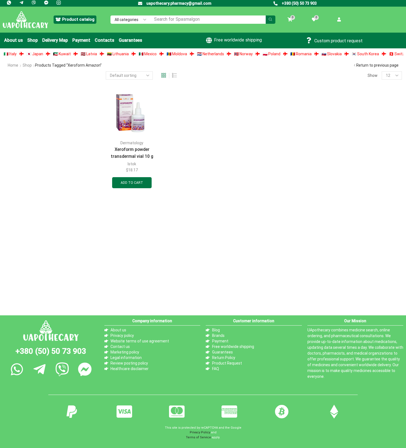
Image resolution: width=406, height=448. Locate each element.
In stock (19, 273)
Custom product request (338, 40)
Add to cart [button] (132, 183)
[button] (75, 19)
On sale (18, 292)
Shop (27, 65)
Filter (91, 238)
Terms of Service (198, 439)
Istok (132, 164)
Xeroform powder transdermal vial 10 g (132, 153)
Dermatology (131, 143)
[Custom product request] (309, 40)
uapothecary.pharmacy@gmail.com (178, 3)
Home (13, 65)
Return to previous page (377, 65)
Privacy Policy (200, 434)
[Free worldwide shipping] (209, 40)
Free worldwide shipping (238, 40)
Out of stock (23, 282)
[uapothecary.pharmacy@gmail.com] (140, 3)
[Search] (270, 19)
